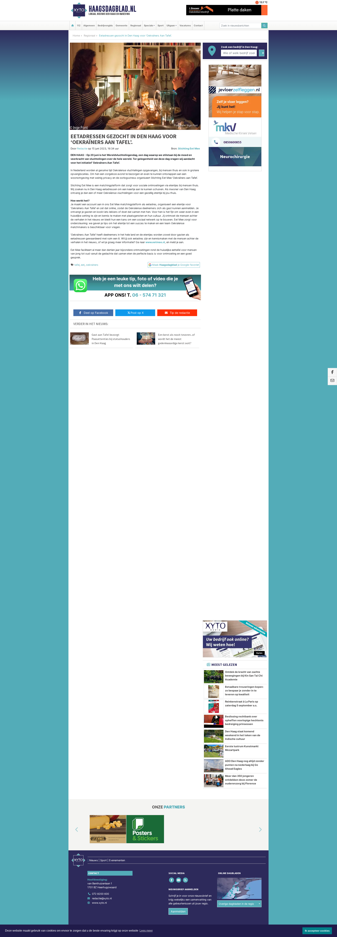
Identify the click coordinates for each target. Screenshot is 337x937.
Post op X (137, 312)
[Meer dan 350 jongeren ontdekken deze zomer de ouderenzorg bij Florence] (214, 409)
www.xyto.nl (99, 530)
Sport (161, 25)
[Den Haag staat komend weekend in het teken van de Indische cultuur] (214, 364)
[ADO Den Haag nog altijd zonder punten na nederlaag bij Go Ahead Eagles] (214, 394)
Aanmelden (178, 539)
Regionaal (135, 25)
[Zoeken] (264, 25)
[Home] (72, 25)
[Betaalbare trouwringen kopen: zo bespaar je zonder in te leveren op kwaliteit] (214, 319)
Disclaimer (235, 560)
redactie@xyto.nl (102, 526)
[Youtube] (178, 508)
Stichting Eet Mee (189, 148)
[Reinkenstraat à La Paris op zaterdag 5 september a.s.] (214, 334)
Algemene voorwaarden (215, 560)
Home (76, 35)
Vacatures (185, 25)
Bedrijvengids (105, 25)
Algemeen (89, 25)
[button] (72, 458)
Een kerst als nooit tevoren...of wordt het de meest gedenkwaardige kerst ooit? (176, 339)
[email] (332, 381)
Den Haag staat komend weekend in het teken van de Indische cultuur (242, 363)
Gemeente (121, 25)
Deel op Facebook (96, 312)
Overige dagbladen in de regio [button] (236, 531)
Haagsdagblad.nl (112, 9)
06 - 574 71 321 (149, 295)
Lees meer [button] (146, 930)
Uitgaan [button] (171, 25)
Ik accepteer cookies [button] (317, 930)
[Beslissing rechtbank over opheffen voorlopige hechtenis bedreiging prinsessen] (214, 349)
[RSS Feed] (185, 508)
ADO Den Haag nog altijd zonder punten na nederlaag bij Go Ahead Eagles (244, 393)
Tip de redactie (180, 312)
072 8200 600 (100, 521)
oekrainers (92, 264)
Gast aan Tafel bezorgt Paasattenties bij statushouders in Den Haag (111, 339)
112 (78, 25)
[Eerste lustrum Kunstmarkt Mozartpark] (214, 379)
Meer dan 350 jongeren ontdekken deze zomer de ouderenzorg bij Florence (241, 408)
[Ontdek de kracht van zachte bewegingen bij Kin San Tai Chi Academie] (214, 305)
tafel (77, 264)
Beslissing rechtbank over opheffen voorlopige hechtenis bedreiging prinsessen (244, 348)
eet (83, 264)
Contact (198, 25)
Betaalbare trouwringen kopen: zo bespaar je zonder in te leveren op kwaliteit (244, 318)
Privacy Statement (253, 560)
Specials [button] (148, 25)
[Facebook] (171, 508)
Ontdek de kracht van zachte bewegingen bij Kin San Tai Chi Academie (244, 304)
